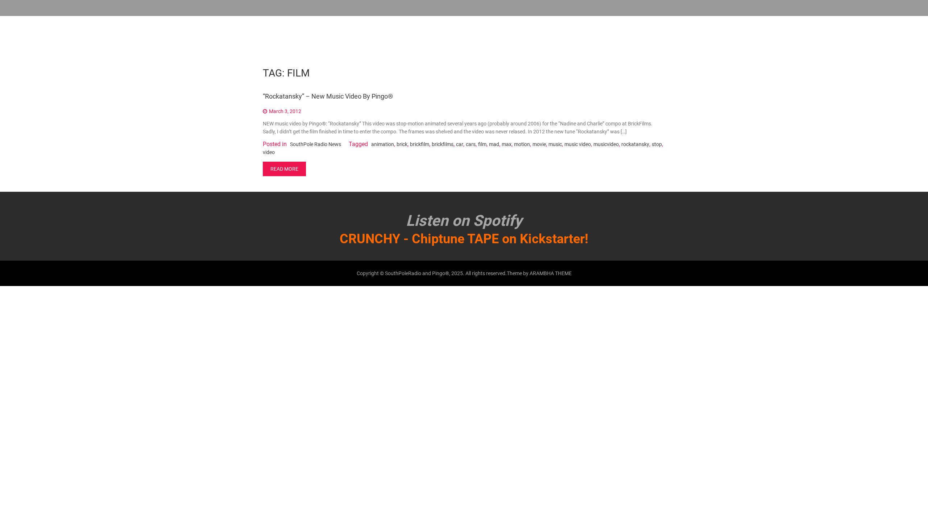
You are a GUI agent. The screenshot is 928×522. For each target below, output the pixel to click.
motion (522, 144)
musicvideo (606, 144)
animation (382, 144)
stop (657, 144)
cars (471, 144)
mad (494, 144)
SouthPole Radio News (315, 144)
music (555, 144)
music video (577, 144)
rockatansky (635, 144)
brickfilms (442, 144)
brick (402, 144)
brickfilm (419, 144)
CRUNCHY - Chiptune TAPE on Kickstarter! (464, 239)
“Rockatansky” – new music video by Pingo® (328, 96)
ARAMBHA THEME (551, 273)
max (506, 144)
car (459, 144)
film (482, 144)
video (269, 152)
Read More (284, 169)
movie (539, 144)
